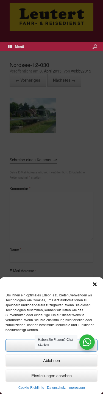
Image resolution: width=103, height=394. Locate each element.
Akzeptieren (51, 345)
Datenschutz (56, 387)
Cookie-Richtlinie (31, 387)
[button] (95, 284)
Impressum (76, 387)
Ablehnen (51, 360)
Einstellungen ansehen (51, 375)
